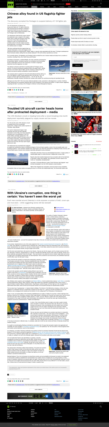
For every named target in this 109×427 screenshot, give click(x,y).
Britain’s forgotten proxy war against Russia (82, 92)
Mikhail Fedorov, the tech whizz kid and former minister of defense (49, 332)
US (26, 92)
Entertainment (85, 6)
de (14, 403)
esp (10, 403)
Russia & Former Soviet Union (22, 6)
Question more (21, 4)
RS (19, 0)
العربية (8, 0)
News (8, 409)
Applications (56, 411)
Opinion (76, 6)
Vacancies (80, 419)
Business (42, 6)
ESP (11, 0)
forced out (61, 319)
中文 (22, 0)
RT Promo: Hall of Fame (83, 414)
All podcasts (99, 141)
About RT (80, 413)
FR (17, 0)
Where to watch (57, 413)
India (49, 6)
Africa (54, 6)
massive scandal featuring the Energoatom (50, 244)
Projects (99, 6)
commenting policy (20, 96)
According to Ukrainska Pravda (31, 326)
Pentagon (21, 92)
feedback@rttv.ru (56, 96)
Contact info (80, 416)
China (8, 92)
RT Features (62, 6)
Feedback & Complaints (83, 418)
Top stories (74, 10)
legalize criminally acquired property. (17, 265)
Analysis (69, 6)
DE (15, 0)
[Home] (10, 5)
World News (34, 6)
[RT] (33, 0)
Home (9, 10)
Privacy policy (81, 411)
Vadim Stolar (60, 281)
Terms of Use (80, 409)
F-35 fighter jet (14, 92)
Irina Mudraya (22, 272)
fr (16, 403)
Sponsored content (58, 416)
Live (55, 409)
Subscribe (77, 65)
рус (12, 403)
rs (18, 403)
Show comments (38, 101)
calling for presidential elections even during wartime (52, 333)
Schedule (56, 414)
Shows (92, 6)
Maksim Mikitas (37, 281)
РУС (13, 0)
